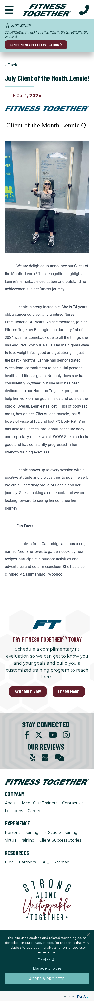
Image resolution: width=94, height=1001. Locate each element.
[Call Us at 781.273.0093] (84, 9)
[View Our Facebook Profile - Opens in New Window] (27, 735)
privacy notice (42, 942)
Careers (35, 810)
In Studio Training (60, 832)
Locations (14, 810)
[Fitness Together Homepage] (47, 9)
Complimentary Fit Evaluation (35, 44)
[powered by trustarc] (82, 996)
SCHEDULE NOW (28, 691)
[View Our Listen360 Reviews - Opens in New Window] (59, 758)
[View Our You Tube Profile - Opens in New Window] (53, 735)
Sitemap (61, 862)
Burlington (20, 25)
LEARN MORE (68, 691)
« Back (11, 65)
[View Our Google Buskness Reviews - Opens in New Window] (45, 758)
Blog (9, 862)
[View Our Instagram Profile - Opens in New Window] (66, 735)
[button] (9, 9)
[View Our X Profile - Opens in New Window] (39, 735)
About (11, 803)
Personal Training (22, 832)
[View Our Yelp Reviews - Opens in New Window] (32, 758)
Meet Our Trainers (39, 803)
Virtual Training (19, 840)
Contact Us (72, 803)
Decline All (47, 959)
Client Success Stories (60, 840)
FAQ (44, 862)
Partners (27, 862)
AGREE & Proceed (47, 978)
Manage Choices (47, 967)
